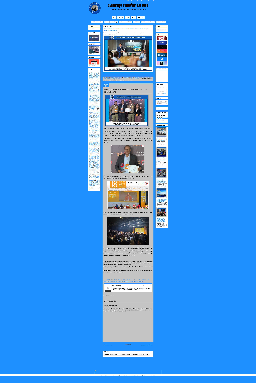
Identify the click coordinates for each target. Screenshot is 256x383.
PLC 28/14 (90, 128)
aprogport (90, 162)
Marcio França (91, 122)
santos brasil (95, 184)
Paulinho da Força (96, 128)
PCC (96, 126)
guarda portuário (93, 170)
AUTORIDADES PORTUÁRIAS (97, 22)
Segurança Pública (93, 148)
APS (108, 77)
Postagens (160, 101)
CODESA (95, 87)
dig (97, 168)
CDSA (90, 86)
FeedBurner (164, 93)
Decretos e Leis (117, 354)
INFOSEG (94, 113)
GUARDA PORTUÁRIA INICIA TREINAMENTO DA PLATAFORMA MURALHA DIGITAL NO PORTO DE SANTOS (162, 159)
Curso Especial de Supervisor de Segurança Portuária (94, 100)
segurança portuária (92, 186)
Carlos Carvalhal (116, 286)
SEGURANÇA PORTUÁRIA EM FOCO (128, 5)
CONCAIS (90, 89)
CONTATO (133, 17)
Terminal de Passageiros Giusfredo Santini (94, 155)
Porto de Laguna (96, 133)
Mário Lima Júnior (97, 123)
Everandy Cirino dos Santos (94, 107)
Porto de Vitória (97, 136)
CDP (91, 85)
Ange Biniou (96, 76)
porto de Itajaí (93, 175)
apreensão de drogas (94, 161)
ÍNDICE (127, 17)
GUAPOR (113, 78)
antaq (98, 160)
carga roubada (97, 165)
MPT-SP (96, 120)
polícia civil (96, 172)
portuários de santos (92, 183)
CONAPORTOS (96, 88)
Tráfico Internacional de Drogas (94, 158)
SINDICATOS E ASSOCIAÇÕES (125, 22)
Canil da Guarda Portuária (94, 91)
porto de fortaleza (96, 176)
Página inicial (128, 344)
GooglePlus (150, 285)
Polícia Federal (95, 130)
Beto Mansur (91, 83)
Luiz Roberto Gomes (94, 118)
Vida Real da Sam (124, 375)
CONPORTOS (92, 90)
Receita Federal (94, 141)
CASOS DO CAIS (141, 17)
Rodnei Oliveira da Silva (94, 145)
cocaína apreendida (94, 166)
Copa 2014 (96, 98)
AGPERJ (92, 73)
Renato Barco (97, 144)
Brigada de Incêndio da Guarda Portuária (94, 84)
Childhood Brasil (126, 77)
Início (114, 17)
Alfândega (91, 75)
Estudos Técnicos (136, 354)
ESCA (105, 78)
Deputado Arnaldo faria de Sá (94, 101)
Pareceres (129, 354)
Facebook (147, 285)
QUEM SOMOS (120, 17)
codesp (131, 77)
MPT (92, 120)
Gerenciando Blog (132, 375)
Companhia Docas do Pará (94, 96)
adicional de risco (95, 159)
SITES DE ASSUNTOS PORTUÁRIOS (148, 22)
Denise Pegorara (92, 101)
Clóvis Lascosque (95, 95)
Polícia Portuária (127, 78)
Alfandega (90, 74)
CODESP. (90, 88)
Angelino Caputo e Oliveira (93, 77)
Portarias (123, 354)
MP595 (94, 119)
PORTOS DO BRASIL (161, 22)
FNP (98, 107)
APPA (96, 73)
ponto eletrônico (92, 173)
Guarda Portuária (119, 78)
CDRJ (96, 85)
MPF (98, 119)
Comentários (160, 103)
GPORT (108, 78)
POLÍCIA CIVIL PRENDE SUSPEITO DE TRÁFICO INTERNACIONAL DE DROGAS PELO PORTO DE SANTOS (161, 180)
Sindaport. (97, 150)
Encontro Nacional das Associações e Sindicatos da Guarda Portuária (94, 105)
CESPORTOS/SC (95, 86)
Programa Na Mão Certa (135, 78)
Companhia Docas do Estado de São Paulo (142, 77)
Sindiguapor (91, 152)
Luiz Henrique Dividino (96, 117)
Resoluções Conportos (109, 354)
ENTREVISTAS (136, 22)
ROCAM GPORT (92, 139)
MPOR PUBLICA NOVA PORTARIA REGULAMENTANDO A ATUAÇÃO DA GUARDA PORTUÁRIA (162, 200)
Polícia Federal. (95, 131)
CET (89, 87)
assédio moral (96, 162)
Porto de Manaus (93, 134)
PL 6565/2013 (95, 127)
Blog (143, 285)
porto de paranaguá (95, 177)
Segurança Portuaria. (93, 147)
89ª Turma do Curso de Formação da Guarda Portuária (94, 72)
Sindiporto (96, 152)
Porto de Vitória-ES (94, 137)
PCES (90, 127)
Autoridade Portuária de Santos (116, 77)
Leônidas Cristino (92, 115)
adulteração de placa (92, 160)
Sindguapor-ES (94, 151)
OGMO (91, 124)
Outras (147, 354)
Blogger (142, 375)
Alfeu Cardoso (96, 74)
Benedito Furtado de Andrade (93, 82)
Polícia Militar (91, 132)
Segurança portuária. (92, 149)
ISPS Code (142, 354)
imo (98, 170)
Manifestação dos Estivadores (93, 121)
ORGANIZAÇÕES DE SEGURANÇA (111, 22)
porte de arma (97, 174)
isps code (93, 171)
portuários (96, 182)
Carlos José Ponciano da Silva (94, 92)
